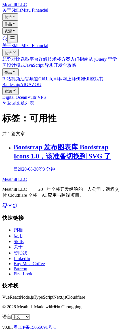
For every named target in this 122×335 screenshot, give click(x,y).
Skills (16, 10)
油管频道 (29, 78)
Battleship (11, 84)
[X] (15, 206)
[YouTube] (9, 206)
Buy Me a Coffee (29, 263)
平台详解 (39, 59)
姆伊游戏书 (92, 78)
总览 (6, 59)
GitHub (45, 78)
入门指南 (79, 59)
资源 (8, 31)
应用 (18, 235)
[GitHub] (4, 206)
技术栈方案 (59, 59)
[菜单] (12, 39)
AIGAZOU (30, 84)
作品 (8, 24)
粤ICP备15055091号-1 (35, 327)
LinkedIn (22, 258)
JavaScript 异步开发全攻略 (50, 65)
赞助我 (20, 252)
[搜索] (4, 39)
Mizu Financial (34, 10)
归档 (18, 229)
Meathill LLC (14, 4)
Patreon (20, 268)
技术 (8, 17)
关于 (6, 10)
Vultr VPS (36, 97)
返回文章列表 (20, 103)
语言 (6, 316)
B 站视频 (11, 78)
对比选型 (20, 59)
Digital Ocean (14, 97)
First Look (23, 273)
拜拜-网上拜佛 (66, 78)
